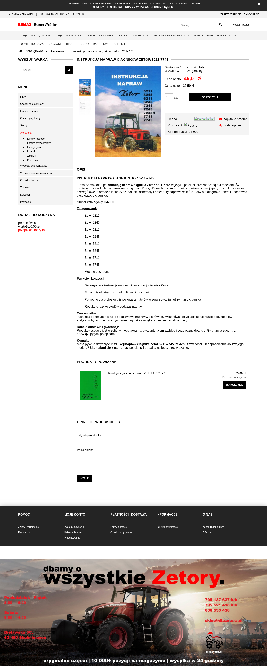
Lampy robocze (36, 138)
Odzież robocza (29, 180)
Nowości (25, 194)
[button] (232, 119)
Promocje (25, 201)
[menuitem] (35, 35)
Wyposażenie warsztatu (33, 165)
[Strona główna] (38, 24)
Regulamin (24, 532)
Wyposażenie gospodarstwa (36, 173)
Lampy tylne (34, 147)
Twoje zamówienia (74, 527)
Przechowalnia (72, 537)
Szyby (23, 125)
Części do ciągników (31, 103)
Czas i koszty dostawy (122, 532)
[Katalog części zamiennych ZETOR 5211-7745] (92, 385)
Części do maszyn (30, 111)
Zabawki (25, 187)
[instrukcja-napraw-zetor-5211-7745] (85, 87)
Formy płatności (118, 527)
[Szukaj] (220, 25)
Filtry (23, 96)
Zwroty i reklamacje (28, 527)
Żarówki (31, 155)
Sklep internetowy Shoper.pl (133, 648)
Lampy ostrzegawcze (39, 142)
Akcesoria (25, 132)
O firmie (207, 532)
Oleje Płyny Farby (30, 118)
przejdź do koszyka (31, 230)
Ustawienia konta (73, 532)
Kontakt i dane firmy (213, 527)
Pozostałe (33, 160)
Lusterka (32, 151)
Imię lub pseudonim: (89, 435)
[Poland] (190, 125)
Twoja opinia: (85, 449)
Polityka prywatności (167, 527)
